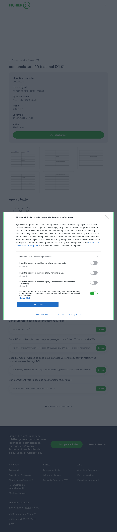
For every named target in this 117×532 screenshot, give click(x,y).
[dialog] (58, 266)
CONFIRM (38, 304)
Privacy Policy (74, 314)
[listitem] (58, 256)
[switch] (94, 263)
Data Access (58, 314)
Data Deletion (42, 314)
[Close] (108, 217)
